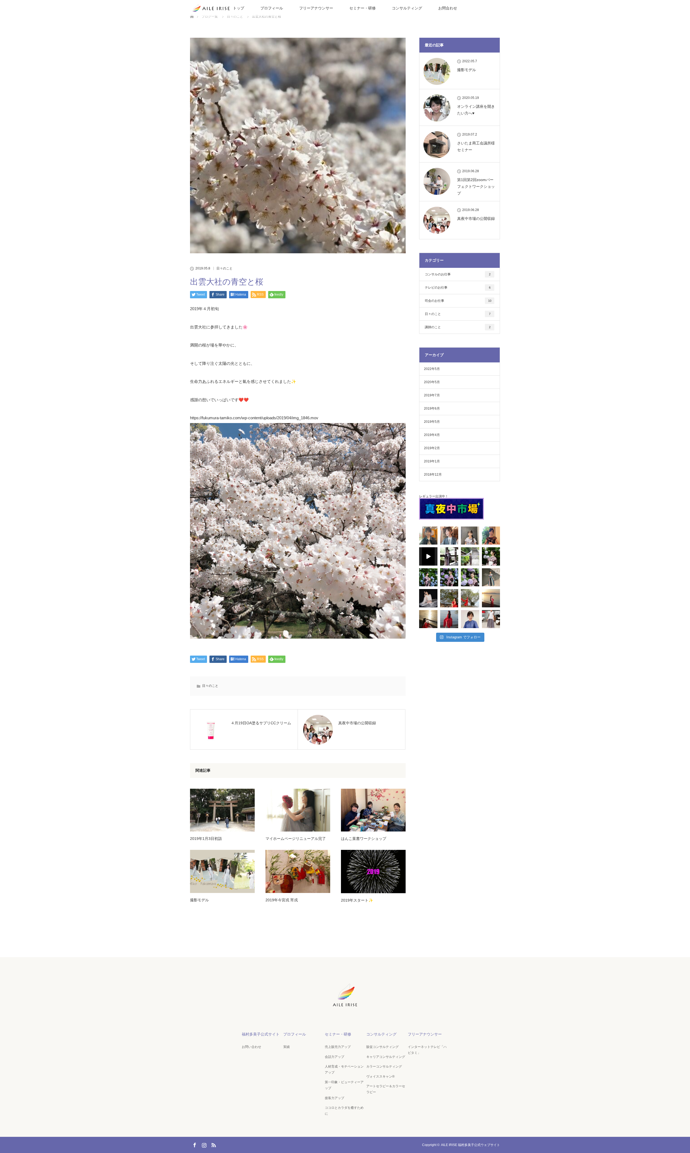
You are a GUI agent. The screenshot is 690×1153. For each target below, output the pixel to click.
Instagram (203, 1144)
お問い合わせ (251, 1047)
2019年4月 (432, 435)
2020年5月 (432, 382)
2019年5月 (432, 422)
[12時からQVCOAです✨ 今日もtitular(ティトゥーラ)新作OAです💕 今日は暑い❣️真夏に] (491, 577)
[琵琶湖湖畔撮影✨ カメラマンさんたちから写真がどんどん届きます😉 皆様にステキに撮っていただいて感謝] (449, 598)
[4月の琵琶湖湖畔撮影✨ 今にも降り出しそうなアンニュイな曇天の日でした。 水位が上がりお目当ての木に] (470, 598)
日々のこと (224, 268)
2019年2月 (432, 448)
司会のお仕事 (458, 301)
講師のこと (458, 327)
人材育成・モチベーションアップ (344, 1069)
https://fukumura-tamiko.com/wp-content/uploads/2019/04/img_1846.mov (254, 418)
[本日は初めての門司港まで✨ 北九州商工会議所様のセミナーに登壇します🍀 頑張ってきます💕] (449, 536)
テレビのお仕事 (458, 287)
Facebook (194, 1144)
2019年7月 (432, 395)
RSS (213, 1144)
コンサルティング (407, 8)
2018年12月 (433, 474)
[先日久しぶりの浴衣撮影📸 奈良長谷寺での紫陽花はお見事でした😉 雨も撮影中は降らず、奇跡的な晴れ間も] (449, 556)
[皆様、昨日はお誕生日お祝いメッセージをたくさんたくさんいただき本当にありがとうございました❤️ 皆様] (491, 536)
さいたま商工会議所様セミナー (476, 146)
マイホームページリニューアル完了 (295, 838)
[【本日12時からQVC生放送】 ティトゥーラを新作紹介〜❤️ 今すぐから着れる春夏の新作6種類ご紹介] (491, 619)
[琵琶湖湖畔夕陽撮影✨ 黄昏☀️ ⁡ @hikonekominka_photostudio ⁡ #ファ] (491, 598)
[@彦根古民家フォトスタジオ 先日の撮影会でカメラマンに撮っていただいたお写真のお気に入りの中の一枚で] (428, 598)
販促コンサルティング (382, 1047)
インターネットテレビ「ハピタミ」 (427, 1050)
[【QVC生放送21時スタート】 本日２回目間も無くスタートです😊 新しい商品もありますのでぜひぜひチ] (470, 619)
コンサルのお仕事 (458, 274)
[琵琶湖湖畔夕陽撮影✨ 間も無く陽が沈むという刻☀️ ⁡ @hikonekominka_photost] (428, 619)
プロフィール (271, 8)
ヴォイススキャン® (380, 1076)
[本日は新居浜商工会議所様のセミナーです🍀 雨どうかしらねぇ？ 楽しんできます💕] (428, 536)
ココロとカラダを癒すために (344, 1111)
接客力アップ (334, 1098)
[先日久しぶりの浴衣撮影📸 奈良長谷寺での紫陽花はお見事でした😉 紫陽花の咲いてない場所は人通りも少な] (470, 556)
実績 (286, 1047)
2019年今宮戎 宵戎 (281, 900)
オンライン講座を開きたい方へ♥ (476, 109)
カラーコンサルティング (384, 1066)
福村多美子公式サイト (261, 1034)
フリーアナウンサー (316, 8)
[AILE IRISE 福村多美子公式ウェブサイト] (345, 1007)
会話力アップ (334, 1057)
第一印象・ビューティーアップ (344, 1085)
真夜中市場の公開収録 (476, 218)
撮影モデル (199, 900)
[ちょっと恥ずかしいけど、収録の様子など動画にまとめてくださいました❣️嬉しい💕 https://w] (428, 556)
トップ (238, 8)
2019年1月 (432, 461)
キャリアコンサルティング (385, 1057)
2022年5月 (432, 369)
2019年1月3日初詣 (206, 838)
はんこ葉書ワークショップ (363, 838)
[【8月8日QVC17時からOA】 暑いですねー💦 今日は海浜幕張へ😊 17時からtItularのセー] (470, 536)
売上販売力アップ (338, 1047)
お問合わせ (447, 8)
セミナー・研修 (362, 8)
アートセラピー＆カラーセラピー (385, 1089)
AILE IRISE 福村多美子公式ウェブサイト (470, 1145)
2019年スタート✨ (357, 900)
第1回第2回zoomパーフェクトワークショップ (476, 186)
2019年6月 (432, 408)
